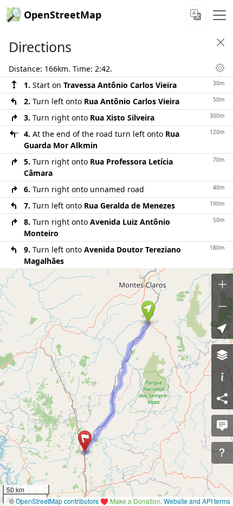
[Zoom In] (222, 284)
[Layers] (222, 355)
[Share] (222, 398)
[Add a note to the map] (222, 426)
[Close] (220, 42)
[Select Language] (195, 14)
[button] (148, 311)
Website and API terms (197, 500)
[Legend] (222, 377)
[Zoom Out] (222, 306)
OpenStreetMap (62, 14)
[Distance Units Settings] (219, 67)
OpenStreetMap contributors (57, 500)
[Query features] (222, 453)
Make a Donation (135, 500)
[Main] (219, 15)
